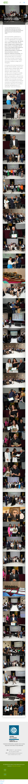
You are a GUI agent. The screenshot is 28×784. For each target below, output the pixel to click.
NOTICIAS (12, 21)
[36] (14, 521)
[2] (14, 103)
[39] (14, 565)
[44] (14, 640)
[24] (14, 401)
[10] (14, 222)
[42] (14, 610)
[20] (14, 342)
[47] (14, 670)
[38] (14, 550)
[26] (14, 431)
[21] (14, 357)
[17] (14, 312)
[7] (14, 178)
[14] (14, 282)
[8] (14, 193)
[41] (14, 595)
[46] (14, 655)
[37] (14, 535)
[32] (14, 491)
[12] (14, 252)
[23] (14, 386)
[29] (14, 476)
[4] (14, 133)
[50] (14, 699)
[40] (14, 580)
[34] (14, 506)
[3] (14, 118)
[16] (14, 297)
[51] (14, 714)
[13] (14, 267)
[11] (14, 237)
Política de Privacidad (16, 766)
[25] (14, 416)
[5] (14, 148)
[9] (14, 208)
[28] (14, 461)
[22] (14, 372)
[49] (14, 684)
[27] (14, 446)
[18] (14, 327)
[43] (14, 625)
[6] (14, 163)
